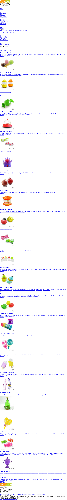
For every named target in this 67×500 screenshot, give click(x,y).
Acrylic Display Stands (4, 21)
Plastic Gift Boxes (3, 19)
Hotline (8, 499)
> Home (2, 32)
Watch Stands (2, 18)
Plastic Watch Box (3, 16)
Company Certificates (3, 11)
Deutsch (7, 30)
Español (4, 30)
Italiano (10, 30)
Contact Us (2, 28)
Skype (1, 499)
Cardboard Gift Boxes (25, 494)
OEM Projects (2, 26)
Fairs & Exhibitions (3, 13)
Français (1, 30)
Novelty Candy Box (3, 17)
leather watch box (3, 24)
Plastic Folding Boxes (3, 20)
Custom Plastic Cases (19, 494)
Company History (3, 12)
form (14, 499)
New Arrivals (2, 15)
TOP (16, 499)
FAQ (1, 27)
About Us (1, 9)
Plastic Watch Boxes (3, 494)
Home (1, 8)
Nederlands (23, 30)
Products (1, 14)
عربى (26, 30)
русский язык (13, 30)
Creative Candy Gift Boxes (11, 494)
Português (19, 30)
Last (4, 482)
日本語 (17, 30)
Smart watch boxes (3, 23)
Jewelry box (2, 22)
